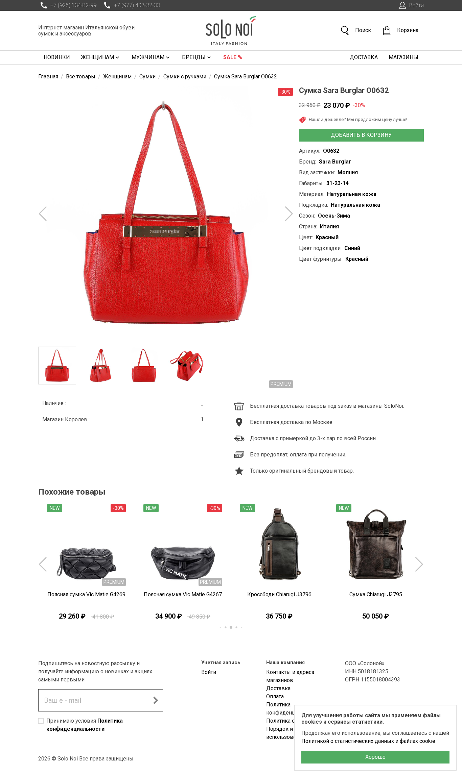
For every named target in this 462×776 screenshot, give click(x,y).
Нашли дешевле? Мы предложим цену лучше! (358, 119)
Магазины (403, 57)
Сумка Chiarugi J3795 (375, 594)
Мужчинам (148, 57)
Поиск (363, 30)
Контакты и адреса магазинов (290, 676)
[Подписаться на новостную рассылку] (155, 700)
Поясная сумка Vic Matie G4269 (86, 594)
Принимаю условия (84, 725)
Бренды (194, 57)
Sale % (232, 57)
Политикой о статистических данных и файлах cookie (368, 741)
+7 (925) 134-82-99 (73, 5)
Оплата (275, 696)
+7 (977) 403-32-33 (137, 5)
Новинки (57, 57)
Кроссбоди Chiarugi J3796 (279, 594)
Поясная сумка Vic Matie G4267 (183, 594)
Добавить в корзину (361, 135)
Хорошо (375, 757)
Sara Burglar (335, 161)
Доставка (364, 57)
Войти (416, 5)
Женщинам (97, 57)
